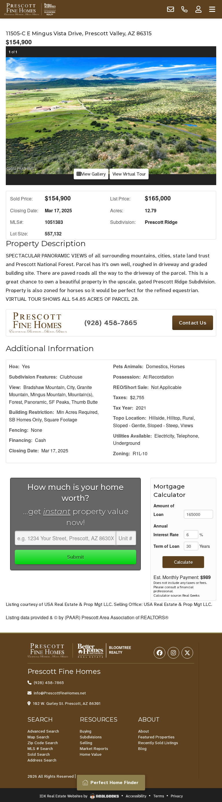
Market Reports (94, 748)
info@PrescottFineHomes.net (60, 693)
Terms (158, 796)
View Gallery (93, 174)
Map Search (38, 737)
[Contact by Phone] (184, 9)
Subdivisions (91, 737)
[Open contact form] (170, 9)
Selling (86, 742)
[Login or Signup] (198, 9)
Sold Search (38, 754)
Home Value (90, 754)
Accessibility (136, 796)
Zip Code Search (42, 742)
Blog (142, 748)
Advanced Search (43, 731)
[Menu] (212, 9)
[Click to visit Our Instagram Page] (173, 653)
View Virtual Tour (129, 174)
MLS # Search (40, 748)
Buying (85, 731)
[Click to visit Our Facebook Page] (159, 653)
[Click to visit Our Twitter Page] (187, 653)
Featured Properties (156, 737)
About (143, 731)
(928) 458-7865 (110, 322)
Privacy (177, 796)
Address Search (41, 760)
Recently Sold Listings (158, 742)
